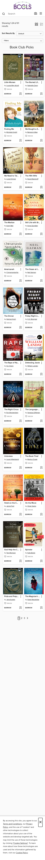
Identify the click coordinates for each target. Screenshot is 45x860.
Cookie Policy (22, 852)
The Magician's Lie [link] (32, 596)
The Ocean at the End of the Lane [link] (32, 269)
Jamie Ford (10, 506)
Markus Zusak (32, 459)
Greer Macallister (33, 600)
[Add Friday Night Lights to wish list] (41, 327)
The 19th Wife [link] (31, 176)
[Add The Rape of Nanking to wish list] (20, 374)
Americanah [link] (9, 269)
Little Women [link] (9, 82)
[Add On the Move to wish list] (41, 514)
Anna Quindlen (32, 226)
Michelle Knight (11, 132)
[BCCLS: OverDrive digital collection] (22, 5)
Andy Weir (9, 226)
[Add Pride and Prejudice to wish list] (20, 608)
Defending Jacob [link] (32, 363)
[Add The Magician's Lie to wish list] (41, 608)
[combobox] (17, 14)
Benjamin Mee (32, 132)
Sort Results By (8, 33)
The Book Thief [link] (31, 456)
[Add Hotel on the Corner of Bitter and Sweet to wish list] (20, 514)
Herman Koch (11, 319)
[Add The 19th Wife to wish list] (41, 187)
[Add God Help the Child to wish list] (20, 561)
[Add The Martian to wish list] (20, 234)
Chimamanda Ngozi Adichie (13, 273)
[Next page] (27, 618)
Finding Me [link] (9, 129)
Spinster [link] (28, 550)
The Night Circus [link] (11, 409)
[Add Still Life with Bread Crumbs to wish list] (41, 234)
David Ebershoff (32, 179)
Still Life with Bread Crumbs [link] (32, 223)
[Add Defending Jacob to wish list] (41, 374)
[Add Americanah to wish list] (20, 281)
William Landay (32, 366)
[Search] (3, 14)
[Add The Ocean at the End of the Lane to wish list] (41, 281)
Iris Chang (9, 366)
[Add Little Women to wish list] (20, 94)
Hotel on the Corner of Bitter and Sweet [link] (11, 503)
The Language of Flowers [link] (32, 409)
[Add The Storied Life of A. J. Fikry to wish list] (41, 94)
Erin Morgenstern (12, 413)
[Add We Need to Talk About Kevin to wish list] (20, 187)
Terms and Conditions (12, 824)
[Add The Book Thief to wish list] (41, 467)
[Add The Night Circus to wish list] (20, 421)
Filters (6, 41)
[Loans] (35, 14)
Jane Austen (10, 600)
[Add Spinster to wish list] (41, 561)
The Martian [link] (9, 223)
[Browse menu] (40, 13)
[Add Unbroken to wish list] (20, 467)
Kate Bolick (31, 553)
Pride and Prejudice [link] (11, 596)
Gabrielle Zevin (32, 86)
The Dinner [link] (9, 316)
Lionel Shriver (11, 179)
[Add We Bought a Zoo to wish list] (41, 140)
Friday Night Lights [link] (32, 316)
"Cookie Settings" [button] (20, 843)
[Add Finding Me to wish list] (20, 140)
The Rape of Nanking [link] (11, 363)
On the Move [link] (30, 503)
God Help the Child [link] (11, 550)
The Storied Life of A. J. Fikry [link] (32, 82)
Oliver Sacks (31, 506)
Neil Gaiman (31, 273)
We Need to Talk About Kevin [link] (11, 176)
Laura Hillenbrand (12, 459)
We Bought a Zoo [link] (32, 129)
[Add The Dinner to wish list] (20, 327)
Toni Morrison (11, 553)
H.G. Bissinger (32, 319)
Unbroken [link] (8, 456)
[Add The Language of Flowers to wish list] (41, 421)
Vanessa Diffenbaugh (34, 413)
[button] (36, 25)
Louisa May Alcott (12, 86)
